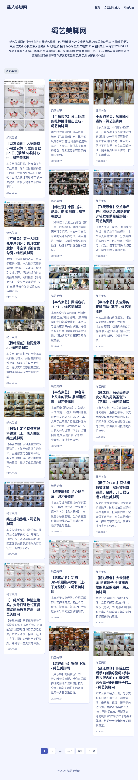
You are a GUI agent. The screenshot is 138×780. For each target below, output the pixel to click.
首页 (97, 7)
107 (69, 750)
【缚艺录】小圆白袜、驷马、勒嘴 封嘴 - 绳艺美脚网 (68, 211)
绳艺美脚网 (17, 7)
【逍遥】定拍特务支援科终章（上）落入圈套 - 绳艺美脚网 (24, 433)
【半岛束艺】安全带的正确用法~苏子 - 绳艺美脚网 (113, 306)
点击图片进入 (112, 7)
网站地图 (129, 7)
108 (80, 750)
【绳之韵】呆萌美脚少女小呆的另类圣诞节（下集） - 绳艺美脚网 (112, 397)
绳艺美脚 (11, 71)
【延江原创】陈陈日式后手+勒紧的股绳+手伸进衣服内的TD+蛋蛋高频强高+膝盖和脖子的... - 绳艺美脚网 (113, 678)
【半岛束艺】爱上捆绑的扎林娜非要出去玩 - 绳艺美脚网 (68, 121)
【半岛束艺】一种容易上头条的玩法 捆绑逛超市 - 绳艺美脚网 (68, 397)
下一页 (91, 750)
